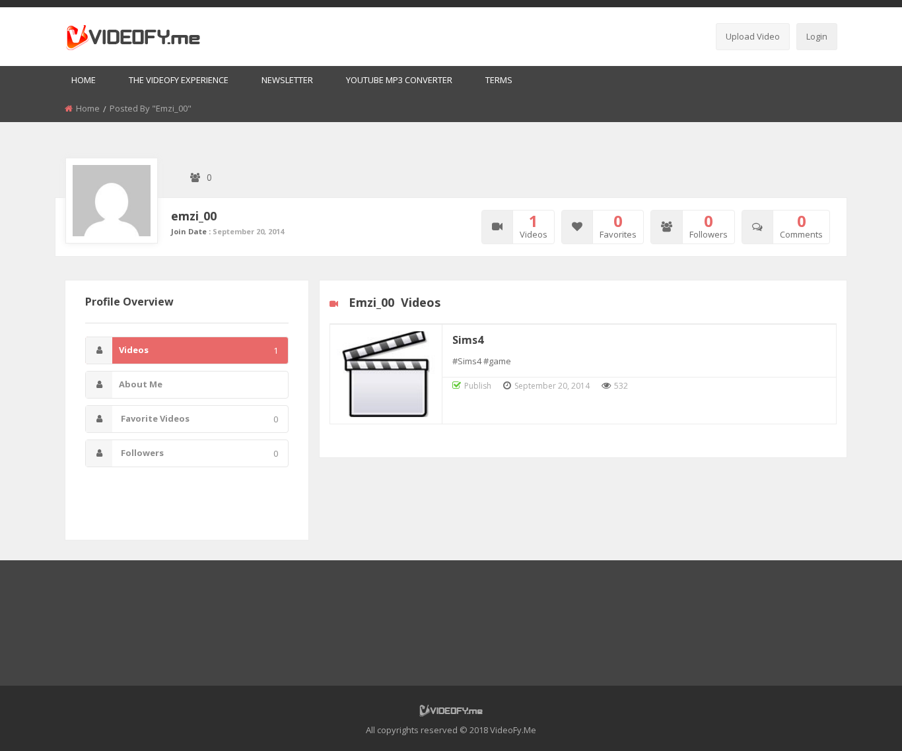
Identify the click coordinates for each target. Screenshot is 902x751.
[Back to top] (859, 721)
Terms (498, 80)
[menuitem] (83, 81)
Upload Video (753, 36)
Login (816, 36)
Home (83, 80)
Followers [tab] (198, 453)
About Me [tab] (140, 384)
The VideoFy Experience (178, 80)
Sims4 (467, 340)
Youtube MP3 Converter (399, 80)
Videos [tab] (198, 350)
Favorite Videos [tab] (198, 418)
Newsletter (287, 80)
